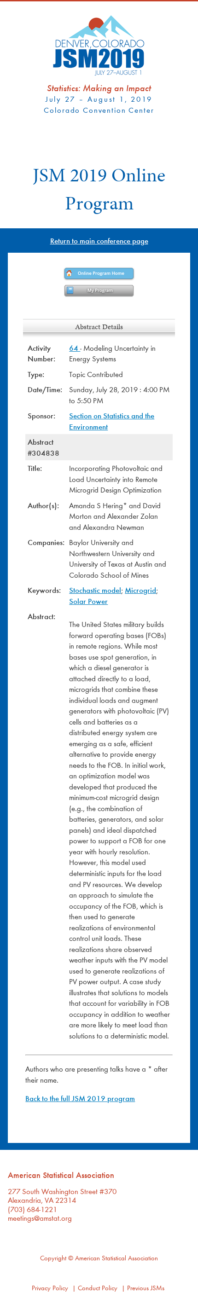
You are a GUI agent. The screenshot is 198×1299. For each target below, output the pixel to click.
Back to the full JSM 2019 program (80, 1098)
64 (74, 347)
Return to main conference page (99, 240)
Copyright (53, 1257)
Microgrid (140, 590)
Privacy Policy (50, 1287)
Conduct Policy (97, 1287)
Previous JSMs (145, 1287)
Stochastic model (95, 590)
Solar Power (88, 601)
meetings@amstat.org (40, 1218)
